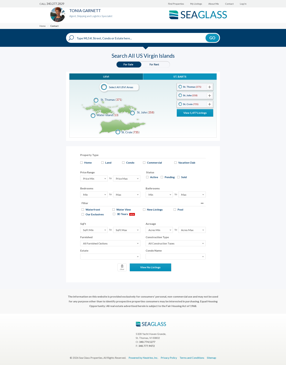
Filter (85, 203)
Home (43, 26)
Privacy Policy (169, 357)
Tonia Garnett (85, 10)
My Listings (196, 3)
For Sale (128, 64)
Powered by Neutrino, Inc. (143, 357)
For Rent (154, 64)
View (195, 112)
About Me (213, 3)
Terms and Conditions (192, 357)
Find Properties (176, 3)
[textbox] (82, 256)
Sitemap (211, 357)
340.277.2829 (55, 3)
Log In (243, 3)
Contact (229, 3)
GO (212, 37)
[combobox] (110, 256)
